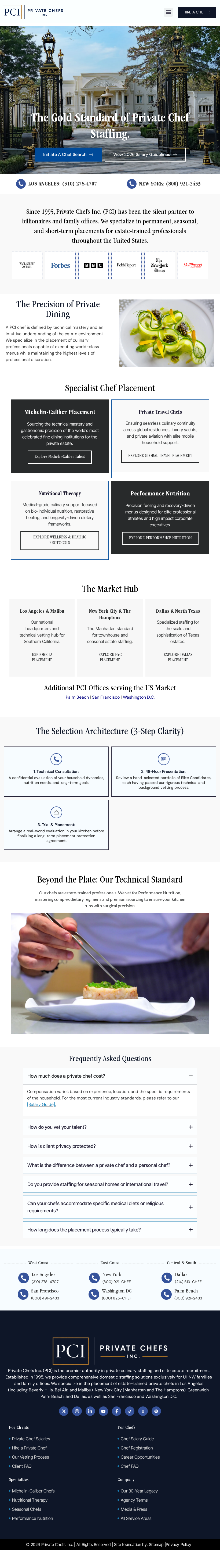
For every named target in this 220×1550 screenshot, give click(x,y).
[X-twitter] (63, 1411)
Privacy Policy (178, 1544)
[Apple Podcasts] (143, 1411)
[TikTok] (129, 1411)
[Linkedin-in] (90, 1411)
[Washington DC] (94, 1294)
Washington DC (116, 1291)
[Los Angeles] (23, 1278)
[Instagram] (77, 1411)
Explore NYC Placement (110, 658)
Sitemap (156, 1544)
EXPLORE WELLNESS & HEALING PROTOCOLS (59, 540)
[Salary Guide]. (41, 1104)
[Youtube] (103, 1411)
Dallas (181, 1275)
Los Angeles (43, 1275)
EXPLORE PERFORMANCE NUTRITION (160, 538)
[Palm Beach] (166, 1294)
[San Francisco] (23, 1294)
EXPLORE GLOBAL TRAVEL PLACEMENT (160, 456)
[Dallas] (167, 1278)
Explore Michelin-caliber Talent (60, 457)
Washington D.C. (139, 697)
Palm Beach (77, 697)
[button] (168, 12)
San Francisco (106, 697)
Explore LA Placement (42, 658)
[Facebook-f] (116, 1411)
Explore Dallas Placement (178, 658)
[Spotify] (156, 1411)
